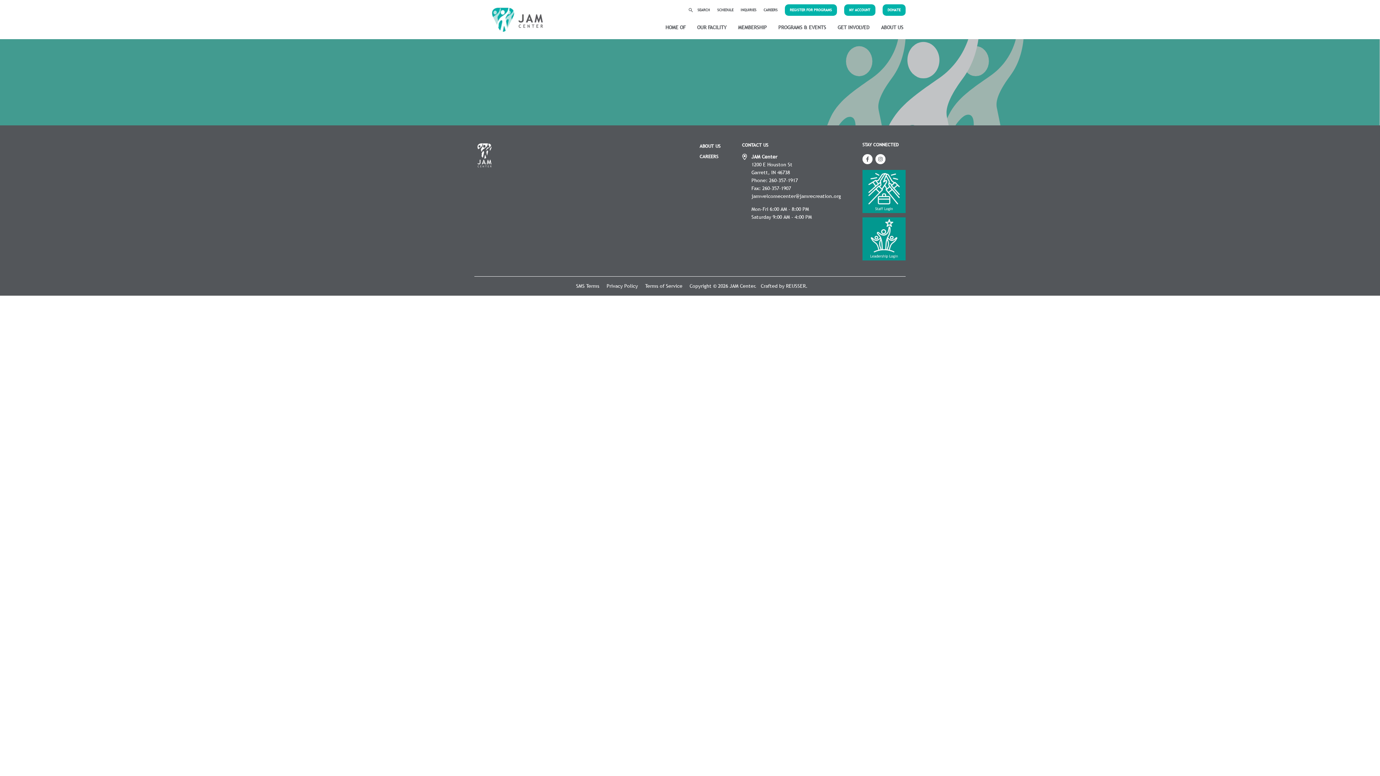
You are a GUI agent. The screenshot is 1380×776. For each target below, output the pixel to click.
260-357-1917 (783, 180)
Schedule (725, 10)
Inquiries (748, 10)
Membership (752, 27)
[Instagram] (880, 159)
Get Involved (854, 27)
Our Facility (712, 27)
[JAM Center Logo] (517, 19)
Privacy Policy (622, 286)
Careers (771, 10)
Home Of (676, 27)
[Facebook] (867, 159)
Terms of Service (663, 286)
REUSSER (796, 286)
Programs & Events (802, 27)
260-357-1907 (776, 188)
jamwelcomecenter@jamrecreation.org (796, 196)
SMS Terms (587, 286)
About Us (892, 27)
